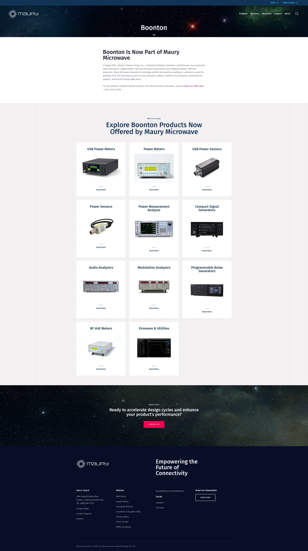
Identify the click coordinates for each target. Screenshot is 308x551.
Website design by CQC (125, 546)
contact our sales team (193, 86)
